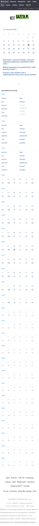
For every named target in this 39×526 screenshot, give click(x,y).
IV (20, 179)
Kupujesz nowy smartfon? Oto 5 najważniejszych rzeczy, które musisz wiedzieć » (20, 73)
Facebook (13, 491)
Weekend (13, 1)
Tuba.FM (25, 8)
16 (33, 45)
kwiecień (4, 109)
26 (14, 52)
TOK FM (28, 5)
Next (2, 5)
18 (9, 49)
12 (14, 45)
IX (14, 183)
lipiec (21, 98)
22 (28, 49)
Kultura (8, 5)
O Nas (9, 503)
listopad (22, 139)
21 (23, 49)
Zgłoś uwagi (30, 506)
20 (18, 49)
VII (3, 183)
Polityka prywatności (26, 503)
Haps (14, 482)
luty (3, 102)
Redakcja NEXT (16, 486)
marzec (4, 105)
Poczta (20, 8)
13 (18, 45)
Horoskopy (30, 478)
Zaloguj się (31, 8)
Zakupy (8, 482)
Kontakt (26, 486)
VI (32, 179)
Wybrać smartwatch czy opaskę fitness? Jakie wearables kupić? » (19, 68)
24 (4, 52)
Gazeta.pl (5, 1)
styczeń (4, 98)
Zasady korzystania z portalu (15, 506)
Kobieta (14, 5)
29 (28, 52)
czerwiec (4, 116)
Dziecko (21, 5)
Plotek (34, 1)
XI (26, 183)
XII (32, 183)
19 (14, 49)
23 (33, 49)
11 (9, 45)
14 (23, 45)
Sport (29, 1)
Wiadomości (21, 1)
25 (9, 52)
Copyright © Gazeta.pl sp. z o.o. (19, 499)
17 (4, 49)
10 (4, 45)
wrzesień (22, 132)
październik (23, 136)
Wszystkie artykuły (25, 491)
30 (33, 52)
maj (3, 112)
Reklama (15, 503)
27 (18, 52)
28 (23, 52)
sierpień (22, 102)
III (14, 179)
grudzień (22, 143)
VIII (9, 183)
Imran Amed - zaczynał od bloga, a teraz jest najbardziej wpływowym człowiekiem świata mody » (18, 62)
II (8, 179)
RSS (34, 491)
